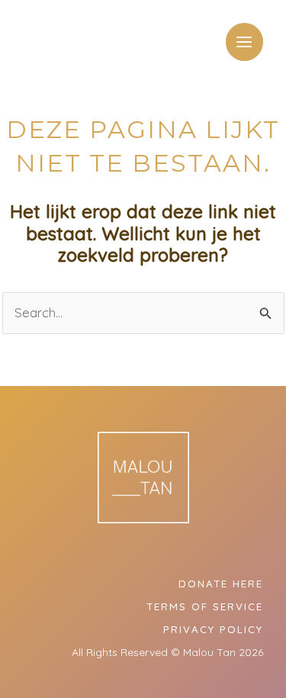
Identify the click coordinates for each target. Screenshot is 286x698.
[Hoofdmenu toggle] (245, 42)
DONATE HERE (220, 583)
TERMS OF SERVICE (204, 606)
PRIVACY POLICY (213, 629)
